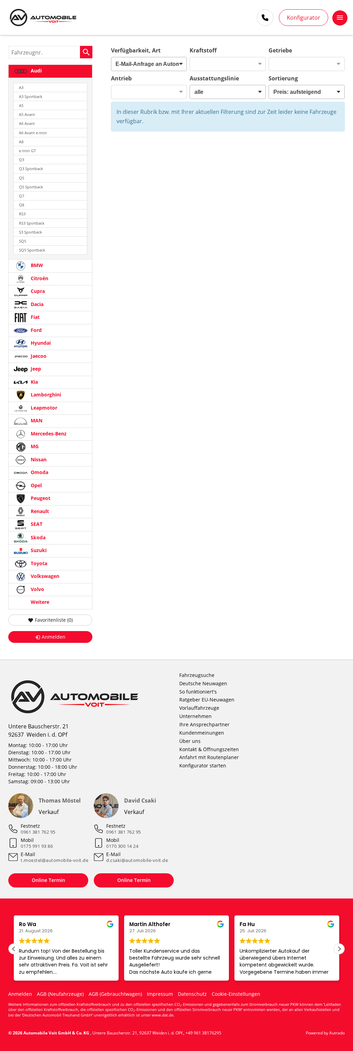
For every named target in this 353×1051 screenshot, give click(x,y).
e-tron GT (27, 150)
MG (34, 446)
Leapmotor (43, 407)
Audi (35, 70)
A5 (21, 105)
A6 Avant (27, 123)
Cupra (37, 291)
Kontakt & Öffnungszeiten (209, 749)
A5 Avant (27, 114)
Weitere (39, 602)
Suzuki (38, 550)
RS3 (22, 213)
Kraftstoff (203, 50)
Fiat (34, 317)
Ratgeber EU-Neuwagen (206, 699)
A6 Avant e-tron (33, 132)
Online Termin (48, 880)
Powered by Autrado (325, 1033)
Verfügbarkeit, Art (136, 50)
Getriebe (280, 50)
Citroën (38, 278)
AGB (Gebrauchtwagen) (115, 994)
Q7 (21, 195)
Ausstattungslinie (214, 78)
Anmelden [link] (53, 636)
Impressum (160, 994)
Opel (35, 485)
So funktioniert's (198, 691)
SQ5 (22, 241)
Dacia (36, 304)
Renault (39, 511)
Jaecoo (38, 356)
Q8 (21, 204)
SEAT (35, 524)
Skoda (37, 537)
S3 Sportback (30, 232)
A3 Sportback (30, 96)
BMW (36, 265)
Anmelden (20, 994)
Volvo (36, 589)
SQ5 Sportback (32, 250)
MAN (35, 421)
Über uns (190, 741)
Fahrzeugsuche (196, 675)
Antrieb (121, 78)
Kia (33, 382)
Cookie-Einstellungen (236, 994)
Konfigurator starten (202, 765)
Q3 (21, 159)
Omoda (38, 472)
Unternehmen (195, 716)
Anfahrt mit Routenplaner (209, 757)
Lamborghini (45, 395)
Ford (35, 330)
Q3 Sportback (31, 168)
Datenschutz (192, 994)
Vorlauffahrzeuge (199, 708)
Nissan (38, 459)
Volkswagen (44, 576)
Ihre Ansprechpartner (204, 724)
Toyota (38, 563)
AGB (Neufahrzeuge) (60, 994)
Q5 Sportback (31, 186)
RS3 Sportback (31, 223)
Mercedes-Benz (48, 433)
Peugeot (39, 498)
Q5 (21, 177)
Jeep (35, 369)
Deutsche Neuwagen (203, 683)
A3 (21, 87)
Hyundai (40, 343)
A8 (21, 141)
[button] (339, 949)
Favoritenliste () (54, 620)
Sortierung (283, 78)
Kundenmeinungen (201, 732)
